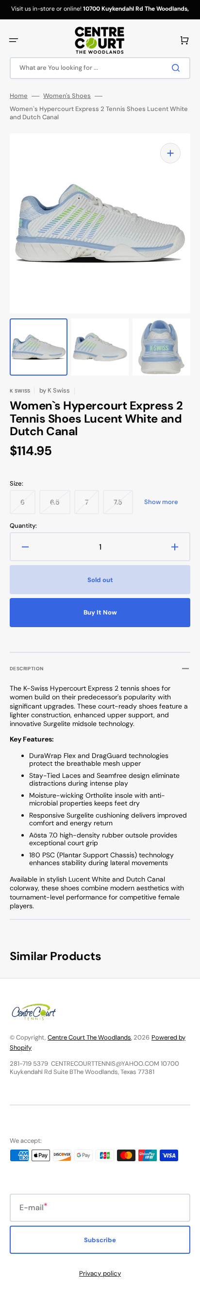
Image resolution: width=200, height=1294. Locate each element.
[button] (13, 40)
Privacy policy (100, 1273)
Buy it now (100, 612)
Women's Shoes (67, 96)
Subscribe (100, 1240)
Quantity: (23, 526)
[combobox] (100, 68)
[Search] (177, 68)
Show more (161, 502)
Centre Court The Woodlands (89, 1037)
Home (19, 96)
